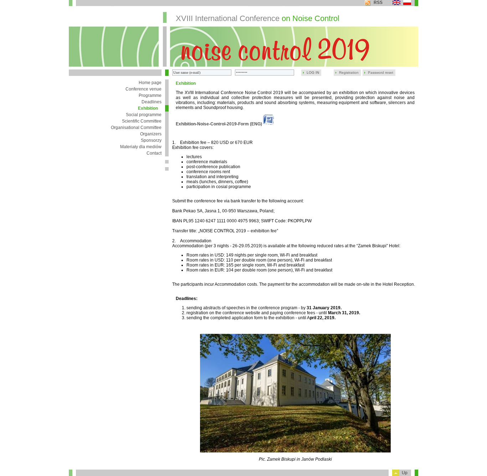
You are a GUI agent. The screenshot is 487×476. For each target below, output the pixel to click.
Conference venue (143, 89)
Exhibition (148, 108)
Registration (349, 72)
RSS (378, 2)
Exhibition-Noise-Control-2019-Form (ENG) (219, 123)
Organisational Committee (136, 127)
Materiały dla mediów (141, 146)
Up (404, 472)
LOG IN (313, 72)
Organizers (151, 133)
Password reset (380, 72)
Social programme (144, 114)
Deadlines (152, 101)
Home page (150, 82)
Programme (150, 95)
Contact (154, 153)
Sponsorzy (151, 140)
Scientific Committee (142, 121)
